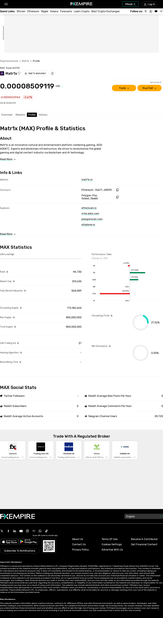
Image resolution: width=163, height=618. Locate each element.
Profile (32, 114)
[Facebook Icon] (8, 531)
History (43, 114)
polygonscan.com (92, 219)
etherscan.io (89, 207)
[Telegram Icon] (34, 531)
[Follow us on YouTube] (156, 11)
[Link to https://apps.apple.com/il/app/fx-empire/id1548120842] (9, 542)
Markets (20, 114)
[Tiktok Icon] (46, 531)
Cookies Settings (112, 544)
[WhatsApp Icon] (40, 531)
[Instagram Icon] (27, 531)
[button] (6, 4)
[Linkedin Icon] (15, 531)
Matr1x (25, 61)
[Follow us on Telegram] (161, 11)
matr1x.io (87, 179)
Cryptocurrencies (9, 61)
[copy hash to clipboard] (117, 190)
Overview (6, 114)
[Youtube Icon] (21, 531)
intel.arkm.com (90, 213)
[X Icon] (2, 531)
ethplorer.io (88, 224)
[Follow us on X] (146, 11)
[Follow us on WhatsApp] (151, 11)
